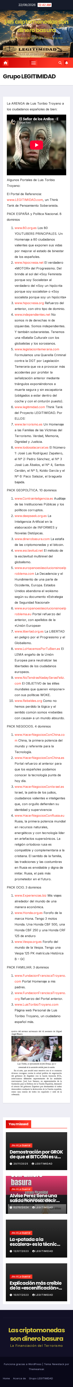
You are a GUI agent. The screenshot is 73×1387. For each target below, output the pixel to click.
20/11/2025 (21, 1163)
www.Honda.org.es (29, 913)
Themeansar (36, 1369)
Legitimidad (44, 1163)
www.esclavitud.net (29, 550)
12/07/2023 (21, 1251)
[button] (60, 63)
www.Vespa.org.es (28, 942)
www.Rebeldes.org (28, 701)
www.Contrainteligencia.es (34, 498)
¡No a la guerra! (21, 1145)
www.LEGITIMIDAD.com (25, 200)
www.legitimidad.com (30, 407)
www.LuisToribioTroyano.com (36, 1004)
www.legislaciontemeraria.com (37, 349)
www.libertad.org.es (29, 631)
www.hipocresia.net (29, 262)
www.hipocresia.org (29, 303)
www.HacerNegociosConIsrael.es (39, 787)
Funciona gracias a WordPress (23, 1364)
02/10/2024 (21, 1207)
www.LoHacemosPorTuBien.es (37, 649)
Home (6, 1378)
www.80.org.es (26, 228)
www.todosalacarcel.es (31, 447)
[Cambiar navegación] (33, 62)
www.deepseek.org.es (31, 516)
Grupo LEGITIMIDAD (41, 1378)
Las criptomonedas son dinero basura (36, 26)
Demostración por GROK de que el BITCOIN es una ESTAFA (36, 1157)
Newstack (58, 1364)
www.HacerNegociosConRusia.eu (39, 815)
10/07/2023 (21, 1294)
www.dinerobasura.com (32, 539)
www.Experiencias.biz (31, 895)
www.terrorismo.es (28, 424)
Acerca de (19, 1378)
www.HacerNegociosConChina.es (39, 758)
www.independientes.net (32, 314)
